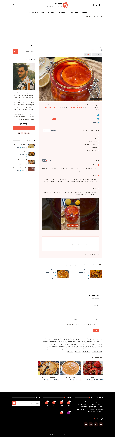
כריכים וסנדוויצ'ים (98, 341)
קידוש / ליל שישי (62, 349)
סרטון (86, 54)
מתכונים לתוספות (62, 346)
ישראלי (61, 405)
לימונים (93, 135)
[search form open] (13, 5)
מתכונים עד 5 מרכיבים (97, 349)
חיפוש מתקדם (51, 12)
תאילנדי (68, 415)
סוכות (81, 349)
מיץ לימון (87, 264)
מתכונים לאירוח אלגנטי (97, 344)
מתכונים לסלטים (80, 346)
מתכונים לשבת (71, 346)
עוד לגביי (24, 128)
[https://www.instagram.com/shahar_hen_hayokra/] (91, 424)
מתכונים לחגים (99, 346)
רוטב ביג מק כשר (70, 377)
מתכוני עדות (89, 341)
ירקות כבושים (48, 339)
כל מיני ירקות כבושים (51, 107)
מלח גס (94, 147)
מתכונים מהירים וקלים (52, 346)
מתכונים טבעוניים (62, 341)
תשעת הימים (70, 351)
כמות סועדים (54, 130)
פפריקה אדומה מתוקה (90, 144)
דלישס (58, 4)
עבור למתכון (96, 54)
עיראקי (46, 405)
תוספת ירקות (77, 351)
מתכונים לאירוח (45, 341)
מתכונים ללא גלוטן (89, 346)
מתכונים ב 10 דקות (81, 341)
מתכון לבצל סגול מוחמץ (75, 107)
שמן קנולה (93, 141)
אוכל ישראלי (91, 339)
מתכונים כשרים (53, 341)
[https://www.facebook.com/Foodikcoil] (101, 424)
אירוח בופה (85, 339)
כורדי (54, 405)
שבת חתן (48, 349)
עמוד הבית (84, 12)
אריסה (94, 138)
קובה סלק (93, 377)
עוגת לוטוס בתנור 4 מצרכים (48, 377)
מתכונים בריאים (71, 341)
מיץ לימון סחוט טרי (91, 150)
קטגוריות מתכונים (73, 12)
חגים (43, 12)
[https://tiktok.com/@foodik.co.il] (96, 424)
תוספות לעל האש (86, 351)
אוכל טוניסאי (99, 339)
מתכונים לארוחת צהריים (52, 344)
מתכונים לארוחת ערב (63, 344)
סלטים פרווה (75, 349)
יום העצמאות (56, 339)
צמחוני (69, 349)
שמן (73, 264)
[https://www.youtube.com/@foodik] (86, 424)
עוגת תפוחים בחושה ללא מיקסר (21, 160)
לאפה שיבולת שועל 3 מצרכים (20, 144)
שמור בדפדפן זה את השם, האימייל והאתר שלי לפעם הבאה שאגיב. (81, 324)
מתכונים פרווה (87, 349)
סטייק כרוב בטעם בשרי (22, 151)
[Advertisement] (57, 30)
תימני (61, 415)
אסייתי (68, 405)
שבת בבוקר (54, 349)
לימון (92, 264)
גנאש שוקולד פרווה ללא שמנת (20, 167)
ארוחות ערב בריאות (76, 339)
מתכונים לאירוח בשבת (85, 344)
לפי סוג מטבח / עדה (33, 12)
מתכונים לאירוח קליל (74, 344)
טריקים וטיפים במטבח (65, 339)
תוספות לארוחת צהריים (97, 351)
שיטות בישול (62, 12)
